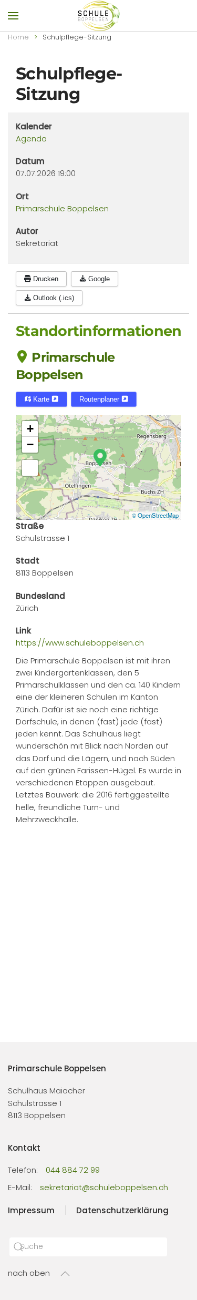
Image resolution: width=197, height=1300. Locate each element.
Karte (41, 399)
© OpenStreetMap (155, 515)
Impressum (31, 1210)
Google (98, 279)
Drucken (44, 279)
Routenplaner (100, 399)
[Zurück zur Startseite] (99, 16)
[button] (13, 16)
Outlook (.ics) (52, 298)
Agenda (31, 138)
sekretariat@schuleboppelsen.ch (104, 1187)
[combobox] (88, 1246)
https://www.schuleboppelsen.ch (80, 642)
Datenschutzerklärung (122, 1210)
